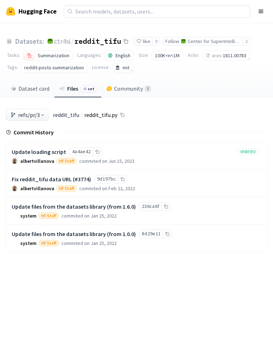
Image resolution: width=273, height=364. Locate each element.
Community (131, 88)
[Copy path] (122, 115)
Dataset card (33, 88)
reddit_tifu (97, 41)
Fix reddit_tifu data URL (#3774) (51, 179)
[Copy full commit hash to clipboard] (97, 152)
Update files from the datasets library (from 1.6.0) (74, 206)
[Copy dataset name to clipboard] (125, 41)
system (28, 216)
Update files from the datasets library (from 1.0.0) (74, 233)
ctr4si (62, 41)
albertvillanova (37, 161)
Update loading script (39, 151)
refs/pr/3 (29, 114)
